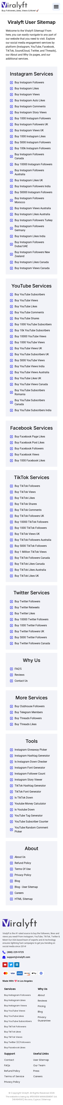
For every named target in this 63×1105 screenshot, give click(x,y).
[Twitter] (10, 964)
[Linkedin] (16, 964)
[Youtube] (5, 964)
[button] (56, 7)
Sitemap (46, 1099)
